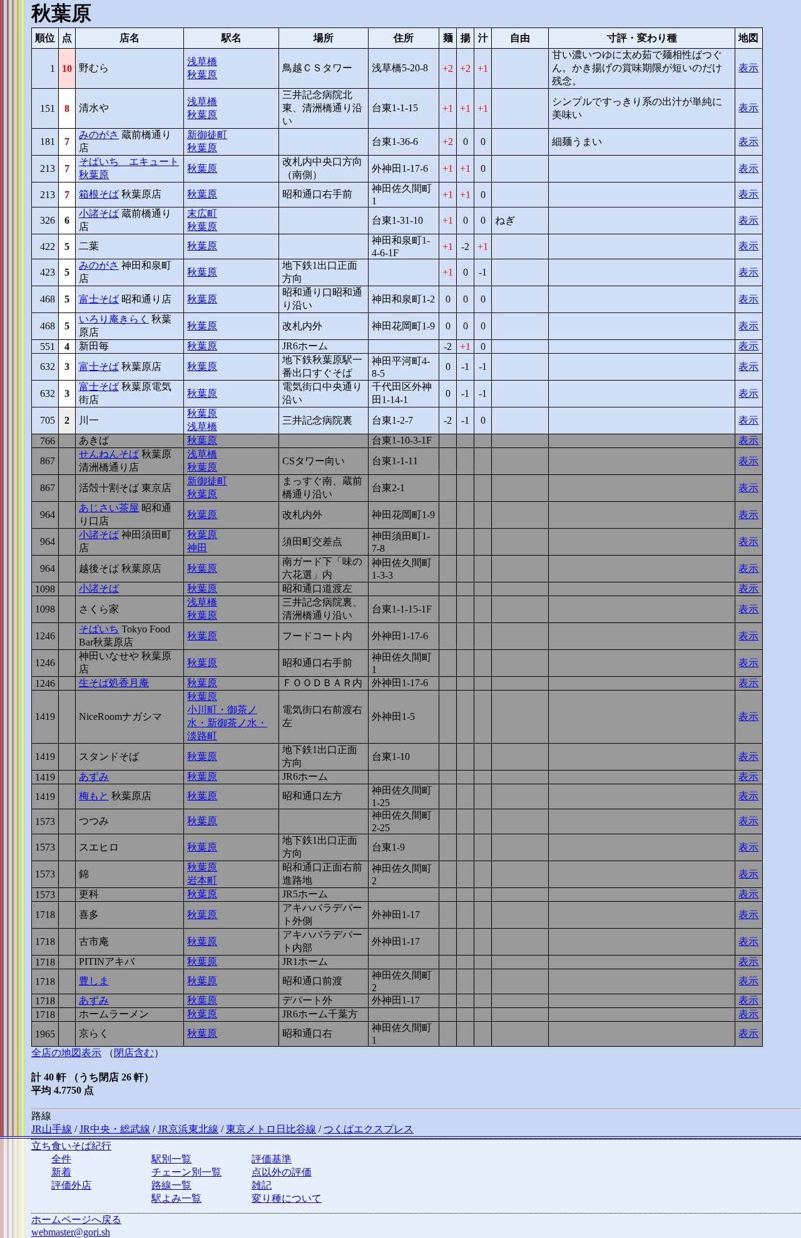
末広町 (202, 213)
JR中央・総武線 (114, 1129)
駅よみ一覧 (176, 1198)
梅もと (94, 796)
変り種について (287, 1198)
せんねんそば (109, 454)
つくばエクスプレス (369, 1129)
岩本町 (202, 880)
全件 (61, 1159)
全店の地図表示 (66, 1052)
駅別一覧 (171, 1159)
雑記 (262, 1185)
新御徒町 (207, 134)
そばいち (99, 629)
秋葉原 (202, 74)
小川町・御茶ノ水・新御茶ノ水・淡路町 (227, 722)
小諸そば (99, 213)
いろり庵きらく (114, 319)
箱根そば (99, 194)
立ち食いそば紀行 (71, 1146)
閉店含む (134, 1052)
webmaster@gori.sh (70, 1232)
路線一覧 (171, 1185)
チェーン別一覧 (186, 1172)
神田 (197, 547)
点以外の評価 (282, 1172)
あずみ (94, 776)
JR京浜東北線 (188, 1129)
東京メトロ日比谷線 (271, 1129)
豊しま (94, 981)
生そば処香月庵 (114, 682)
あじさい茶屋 (109, 507)
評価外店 (71, 1185)
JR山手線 (51, 1129)
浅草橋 (202, 61)
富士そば (99, 299)
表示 (748, 67)
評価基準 (272, 1159)
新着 (61, 1172)
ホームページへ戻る (76, 1219)
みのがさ (99, 134)
